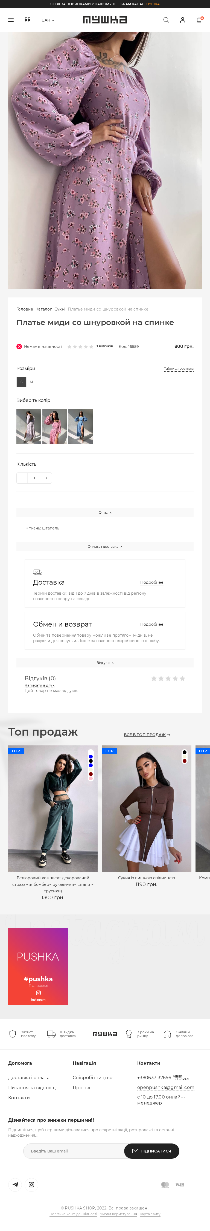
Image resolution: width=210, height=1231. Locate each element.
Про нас (82, 1087)
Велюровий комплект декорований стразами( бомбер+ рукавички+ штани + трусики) (53, 884)
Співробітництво (93, 1077)
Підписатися (156, 1151)
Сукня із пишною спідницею (146, 877)
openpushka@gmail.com (165, 1087)
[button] (97, 282)
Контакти (19, 1097)
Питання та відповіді (32, 1087)
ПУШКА (153, 4)
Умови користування (118, 1214)
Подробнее (152, 582)
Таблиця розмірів (179, 368)
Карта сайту (150, 1214)
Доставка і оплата (28, 1077)
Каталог (44, 309)
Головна (24, 309)
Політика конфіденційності (73, 1214)
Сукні (59, 309)
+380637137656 (154, 1077)
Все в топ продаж (145, 735)
